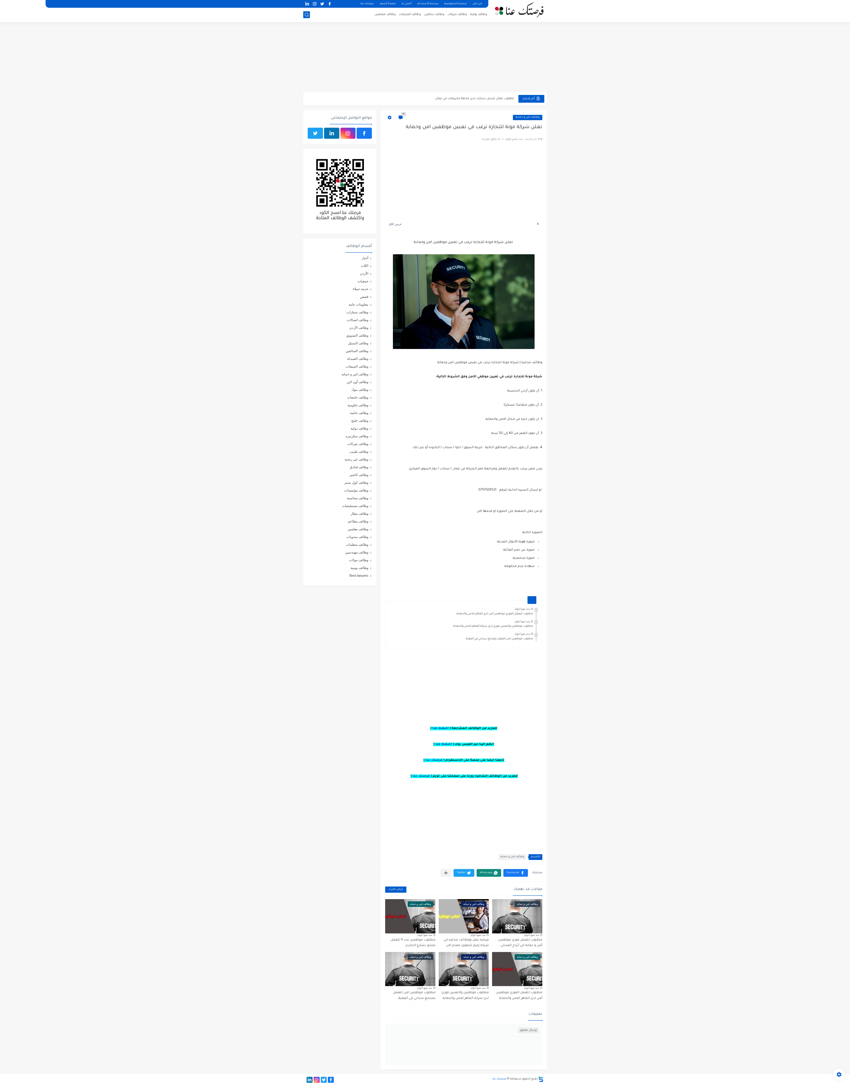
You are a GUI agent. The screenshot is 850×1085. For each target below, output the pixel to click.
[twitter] (322, 4)
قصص (364, 297)
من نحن (477, 3)
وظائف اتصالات (357, 320)
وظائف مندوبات (357, 537)
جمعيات (362, 281)
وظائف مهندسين (356, 552)
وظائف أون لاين (357, 382)
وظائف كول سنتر (356, 482)
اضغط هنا (440, 728)
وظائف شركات (457, 14)
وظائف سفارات (357, 312)
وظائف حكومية (358, 405)
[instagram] (314, 4)
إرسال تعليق (528, 1030)
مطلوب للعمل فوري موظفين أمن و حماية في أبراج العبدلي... (520, 943)
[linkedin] (307, 4)
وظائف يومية (478, 14)
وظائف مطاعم (358, 521)
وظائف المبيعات (410, 14)
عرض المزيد (395, 889)
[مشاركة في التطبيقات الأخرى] (445, 873)
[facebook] (329, 4)
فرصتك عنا (367, 3)
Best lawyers (359, 575)
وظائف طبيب (359, 451)
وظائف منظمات (357, 544)
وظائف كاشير (358, 475)
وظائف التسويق (357, 335)
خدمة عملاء (360, 289)
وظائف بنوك (359, 389)
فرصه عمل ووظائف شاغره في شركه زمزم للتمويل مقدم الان (466, 943)
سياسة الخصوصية (455, 3)
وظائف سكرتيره (357, 436)
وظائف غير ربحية (356, 459)
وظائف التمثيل (358, 343)
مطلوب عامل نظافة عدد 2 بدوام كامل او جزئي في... (480, 98)
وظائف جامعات (357, 397)
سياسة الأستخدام (428, 3)
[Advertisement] (425, 58)
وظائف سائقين (434, 14)
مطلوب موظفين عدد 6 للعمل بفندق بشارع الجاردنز (413, 943)
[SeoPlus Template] (540, 1079)
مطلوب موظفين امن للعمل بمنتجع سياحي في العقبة (499, 638)
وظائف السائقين (357, 351)
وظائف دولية (359, 428)
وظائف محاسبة (357, 498)
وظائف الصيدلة (357, 358)
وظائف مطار (359, 513)
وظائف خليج (359, 420)
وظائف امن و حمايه (527, 117)
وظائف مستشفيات (355, 506)
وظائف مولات (358, 560)
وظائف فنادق (359, 467)
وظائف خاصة (359, 413)
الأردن (364, 273)
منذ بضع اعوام (522, 608)
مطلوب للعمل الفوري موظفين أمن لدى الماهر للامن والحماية (494, 613)
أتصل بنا (407, 3)
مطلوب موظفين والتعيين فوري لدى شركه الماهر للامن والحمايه (493, 626)
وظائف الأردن (358, 328)
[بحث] (306, 14)
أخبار (365, 258)
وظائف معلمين (385, 14)
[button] (515, 873)
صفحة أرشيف (387, 3)
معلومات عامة (358, 304)
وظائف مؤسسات (356, 490)
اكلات (364, 266)
